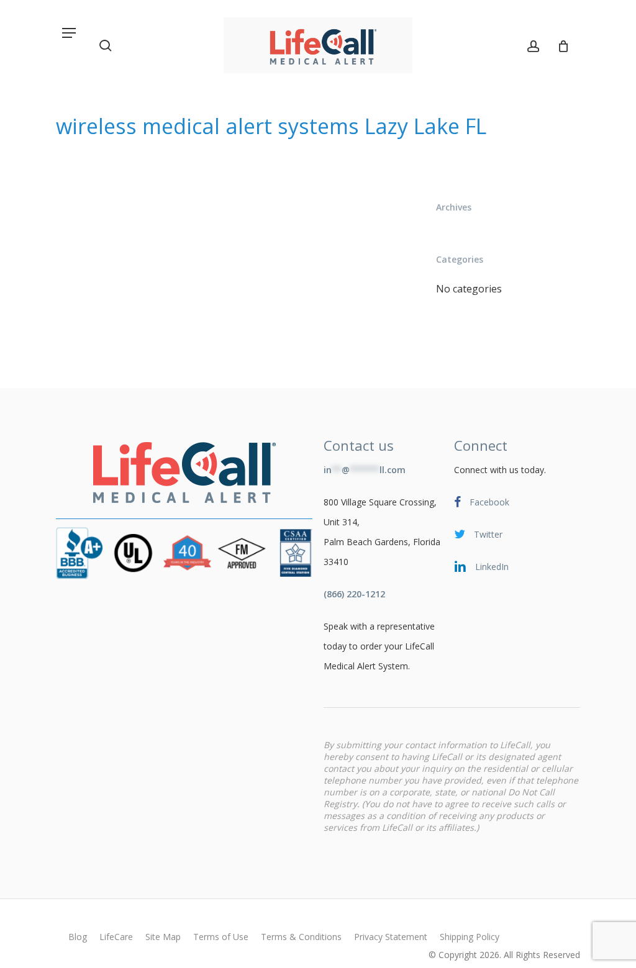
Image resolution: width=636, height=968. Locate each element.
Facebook (488, 502)
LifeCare (116, 937)
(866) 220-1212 (354, 594)
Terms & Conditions (301, 937)
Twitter (486, 534)
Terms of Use (220, 937)
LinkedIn (491, 566)
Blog (77, 937)
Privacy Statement (390, 937)
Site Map (163, 937)
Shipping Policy (469, 937)
